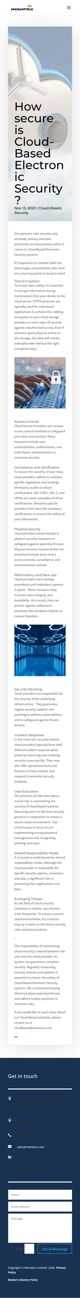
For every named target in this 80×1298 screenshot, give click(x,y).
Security (21, 213)
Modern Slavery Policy (23, 1280)
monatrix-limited (31, 1157)
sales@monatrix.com (30, 1147)
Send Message (55, 1249)
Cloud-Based (49, 208)
